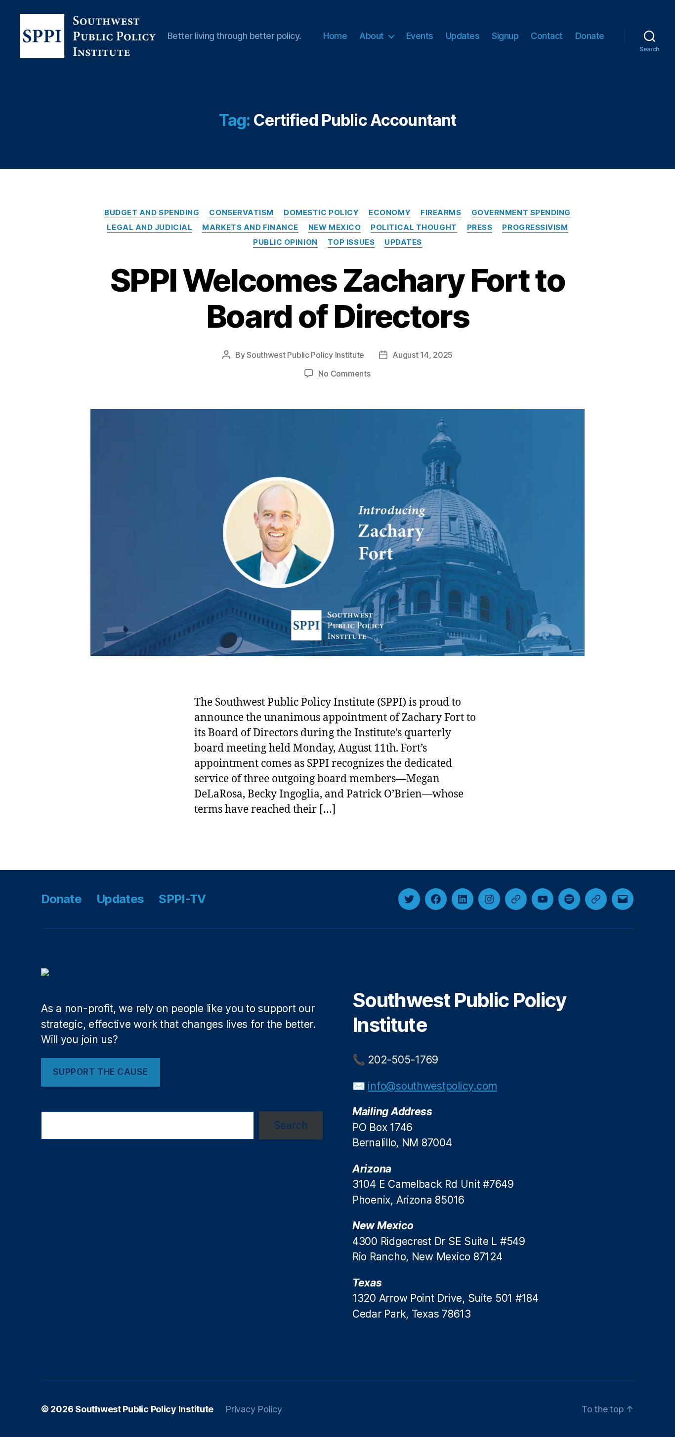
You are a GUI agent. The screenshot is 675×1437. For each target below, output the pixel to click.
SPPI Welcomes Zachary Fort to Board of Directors (337, 298)
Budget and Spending (151, 212)
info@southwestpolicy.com (432, 1086)
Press (480, 227)
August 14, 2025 (422, 355)
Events (419, 36)
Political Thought (414, 227)
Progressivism (535, 227)
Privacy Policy (253, 1409)
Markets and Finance (250, 227)
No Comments (344, 373)
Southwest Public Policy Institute (305, 355)
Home (335, 36)
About (371, 36)
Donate (589, 36)
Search (291, 1125)
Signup (505, 36)
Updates (463, 36)
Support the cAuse (100, 1072)
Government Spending (521, 212)
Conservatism (241, 212)
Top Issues (351, 242)
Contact (547, 36)
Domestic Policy (321, 212)
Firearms (441, 212)
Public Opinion (285, 242)
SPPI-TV (182, 899)
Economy (390, 212)
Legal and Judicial (149, 227)
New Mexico (334, 227)
